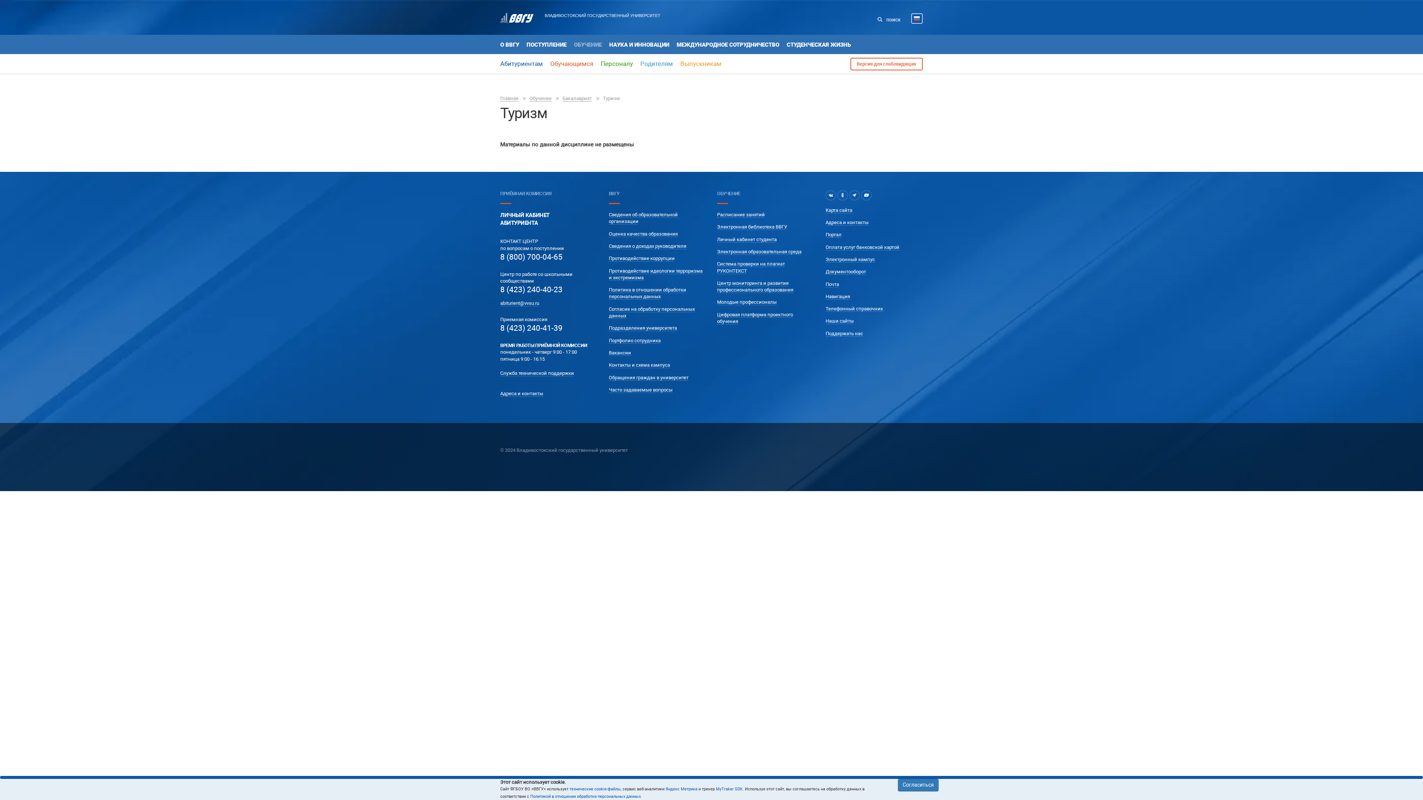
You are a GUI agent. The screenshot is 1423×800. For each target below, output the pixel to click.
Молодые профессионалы (747, 302)
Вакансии (620, 353)
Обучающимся (571, 63)
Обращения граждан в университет (649, 377)
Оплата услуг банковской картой (862, 247)
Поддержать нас (844, 333)
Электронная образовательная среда (759, 251)
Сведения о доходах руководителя (647, 246)
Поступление (547, 44)
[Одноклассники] (842, 195)
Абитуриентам (521, 63)
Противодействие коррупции (642, 258)
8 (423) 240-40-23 (531, 289)
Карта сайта (839, 210)
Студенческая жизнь (819, 44)
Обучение (588, 44)
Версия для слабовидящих (886, 64)
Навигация (838, 296)
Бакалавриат (577, 98)
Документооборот (846, 271)
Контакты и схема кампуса (639, 365)
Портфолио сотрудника (635, 340)
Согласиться (918, 785)
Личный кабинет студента (747, 239)
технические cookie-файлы (595, 789)
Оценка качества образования (643, 234)
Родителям (656, 63)
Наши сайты (840, 321)
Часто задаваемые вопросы (641, 390)
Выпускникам (701, 63)
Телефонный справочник (854, 308)
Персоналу (617, 63)
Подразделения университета (643, 328)
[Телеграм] (854, 195)
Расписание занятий (741, 214)
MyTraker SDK (729, 789)
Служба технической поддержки (537, 373)
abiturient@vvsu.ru (519, 303)
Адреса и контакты (521, 393)
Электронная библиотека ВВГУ (752, 227)
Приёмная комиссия (525, 193)
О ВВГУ (509, 44)
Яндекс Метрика (681, 789)
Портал (834, 234)
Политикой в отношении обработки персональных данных (585, 796)
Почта (832, 284)
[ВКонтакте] (831, 195)
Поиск (892, 20)
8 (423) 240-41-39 (531, 328)
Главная (509, 98)
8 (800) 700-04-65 (531, 257)
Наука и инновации (639, 44)
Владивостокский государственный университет (602, 15)
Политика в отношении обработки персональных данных (647, 293)
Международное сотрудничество (728, 44)
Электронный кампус (850, 259)
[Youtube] (866, 195)
